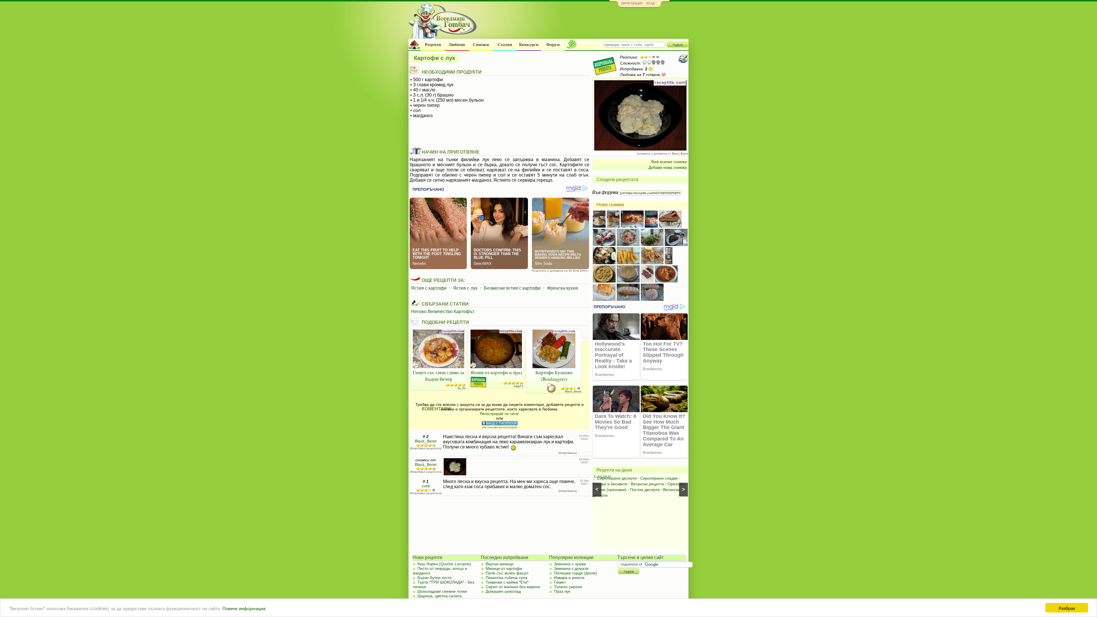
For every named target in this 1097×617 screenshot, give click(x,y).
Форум (553, 44)
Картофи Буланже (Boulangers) (554, 375)
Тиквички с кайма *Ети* (507, 582)
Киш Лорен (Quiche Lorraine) (444, 564)
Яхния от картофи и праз (496, 372)
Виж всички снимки (669, 161)
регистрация (631, 3)
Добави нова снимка (667, 167)
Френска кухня (562, 288)
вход (650, 3)
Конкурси (529, 44)
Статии (505, 44)
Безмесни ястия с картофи (512, 288)
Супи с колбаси (645, 478)
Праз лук (562, 591)
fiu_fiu (462, 388)
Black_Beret (680, 153)
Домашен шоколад (503, 591)
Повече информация (244, 608)
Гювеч (559, 582)
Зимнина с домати (571, 568)
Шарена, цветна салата (439, 596)
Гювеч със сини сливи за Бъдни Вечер (438, 375)
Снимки (481, 44)
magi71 (518, 386)
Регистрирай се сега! (499, 413)
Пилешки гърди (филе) (575, 573)
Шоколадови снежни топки (442, 591)
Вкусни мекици (499, 564)
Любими (457, 44)
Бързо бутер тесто (434, 577)
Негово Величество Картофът (443, 311)
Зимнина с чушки (570, 564)
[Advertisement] (584, 24)
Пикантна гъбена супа (506, 577)
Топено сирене (568, 586)
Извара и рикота (569, 577)
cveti (426, 486)
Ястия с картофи (429, 288)
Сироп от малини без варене (513, 586)
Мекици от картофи (504, 568)
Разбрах (1067, 607)
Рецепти (433, 44)
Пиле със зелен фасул (507, 573)
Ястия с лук (465, 288)
